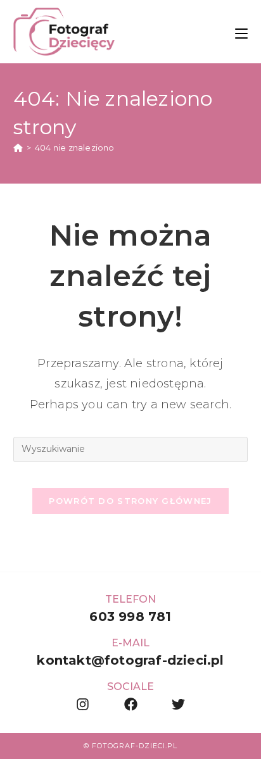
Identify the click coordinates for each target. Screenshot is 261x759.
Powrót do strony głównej (130, 501)
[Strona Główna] (18, 147)
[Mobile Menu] (241, 31)
